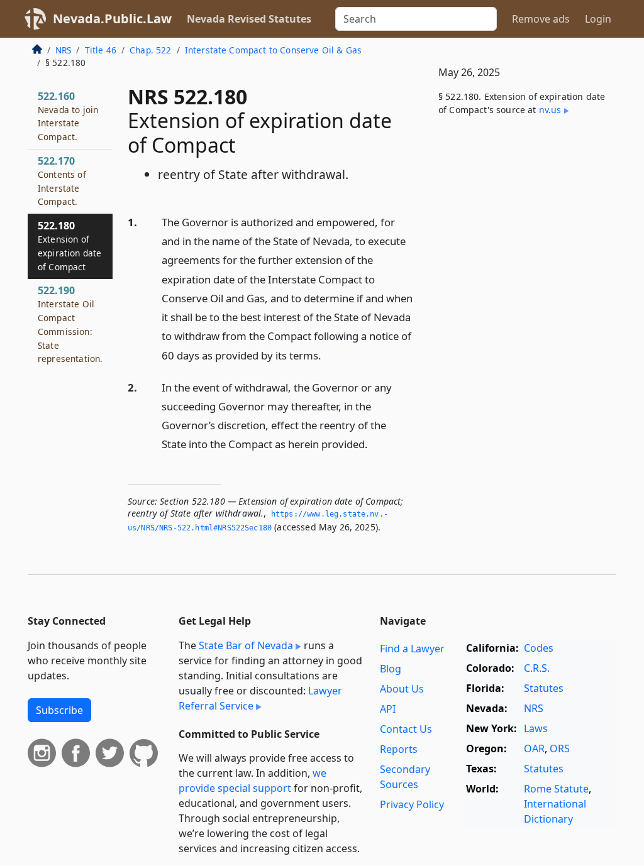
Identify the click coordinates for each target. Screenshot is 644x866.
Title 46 (100, 50)
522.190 (70, 323)
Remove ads (541, 19)
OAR (534, 748)
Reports (399, 749)
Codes (538, 648)
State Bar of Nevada (246, 645)
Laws (536, 728)
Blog (390, 669)
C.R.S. (537, 668)
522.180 (69, 245)
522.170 (62, 180)
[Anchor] (328, 354)
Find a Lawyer (412, 648)
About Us (402, 689)
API (388, 709)
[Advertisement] (522, 224)
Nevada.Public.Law (112, 18)
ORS (560, 748)
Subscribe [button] (59, 710)
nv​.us (550, 110)
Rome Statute (556, 789)
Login (598, 19)
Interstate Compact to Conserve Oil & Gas (273, 50)
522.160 (68, 116)
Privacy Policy (412, 804)
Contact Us (406, 729)
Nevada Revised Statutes (249, 19)
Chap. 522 (150, 50)
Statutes (544, 688)
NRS (63, 50)
